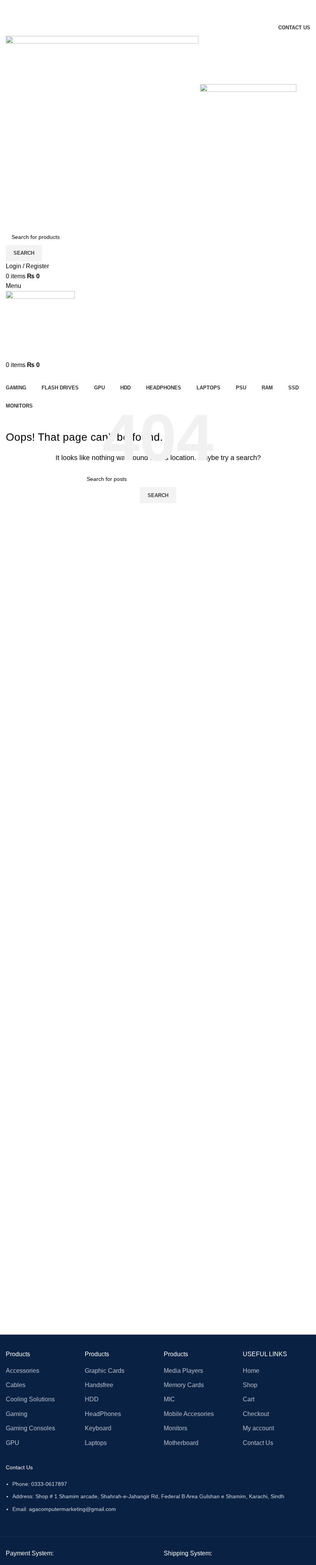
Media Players (183, 1370)
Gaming (16, 1414)
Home (251, 1370)
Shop (250, 1385)
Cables (15, 1385)
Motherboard (181, 1443)
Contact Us (258, 1443)
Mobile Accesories (189, 1414)
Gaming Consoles (30, 1428)
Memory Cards (184, 1385)
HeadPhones (103, 1414)
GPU (12, 1443)
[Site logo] (103, 132)
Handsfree (99, 1385)
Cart (248, 1399)
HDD (92, 1399)
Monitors (175, 1428)
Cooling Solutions (30, 1399)
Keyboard (98, 1428)
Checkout (256, 1414)
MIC (169, 1399)
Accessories (22, 1370)
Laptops (96, 1443)
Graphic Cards (104, 1370)
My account (258, 1428)
